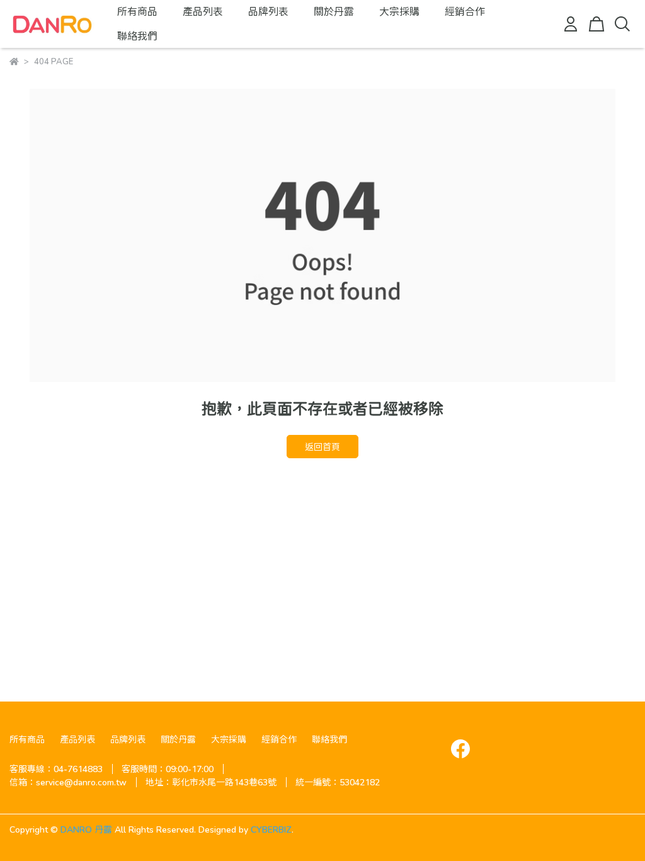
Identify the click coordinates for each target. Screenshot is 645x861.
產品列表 (203, 11)
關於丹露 (334, 11)
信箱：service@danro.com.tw (68, 782)
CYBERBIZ (271, 829)
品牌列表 (268, 11)
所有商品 (137, 11)
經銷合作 (465, 11)
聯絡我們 (137, 36)
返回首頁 (322, 446)
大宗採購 (399, 11)
